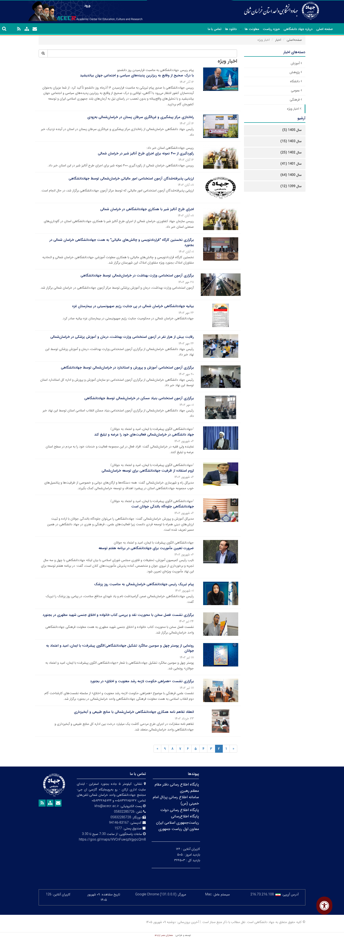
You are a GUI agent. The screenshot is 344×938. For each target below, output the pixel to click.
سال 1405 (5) (292, 130)
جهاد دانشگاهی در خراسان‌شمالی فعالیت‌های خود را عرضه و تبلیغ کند (144, 434)
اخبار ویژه (293, 108)
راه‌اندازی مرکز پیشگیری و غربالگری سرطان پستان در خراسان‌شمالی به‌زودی (140, 117)
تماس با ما (214, 29)
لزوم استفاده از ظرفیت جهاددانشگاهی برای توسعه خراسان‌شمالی (148, 470)
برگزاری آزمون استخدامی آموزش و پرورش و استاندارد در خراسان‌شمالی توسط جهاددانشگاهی (127, 367)
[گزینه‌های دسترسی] (324, 906)
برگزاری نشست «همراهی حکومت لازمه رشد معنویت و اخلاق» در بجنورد (142, 681)
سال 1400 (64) (291, 175)
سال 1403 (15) (291, 141)
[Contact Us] (34, 29)
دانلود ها (231, 29)
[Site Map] (26, 29)
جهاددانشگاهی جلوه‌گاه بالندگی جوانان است (162, 506)
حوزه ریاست (271, 29)
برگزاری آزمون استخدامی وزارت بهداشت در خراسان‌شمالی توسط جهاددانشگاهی (137, 275)
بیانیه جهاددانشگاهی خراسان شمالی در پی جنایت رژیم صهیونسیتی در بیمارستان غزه (133, 306)
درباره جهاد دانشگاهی (298, 29)
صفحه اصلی (324, 29)
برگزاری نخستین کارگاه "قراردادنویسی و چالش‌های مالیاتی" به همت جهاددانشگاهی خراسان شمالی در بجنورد (121, 242)
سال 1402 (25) (291, 152)
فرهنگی (295, 99)
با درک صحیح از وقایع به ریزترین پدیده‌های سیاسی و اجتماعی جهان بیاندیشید (137, 75)
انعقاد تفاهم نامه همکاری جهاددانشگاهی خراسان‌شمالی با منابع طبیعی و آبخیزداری (134, 712)
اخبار (278, 39)
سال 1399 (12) (291, 186)
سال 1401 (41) (291, 163)
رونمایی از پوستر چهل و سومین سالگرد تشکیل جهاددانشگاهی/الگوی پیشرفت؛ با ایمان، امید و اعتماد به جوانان (120, 648)
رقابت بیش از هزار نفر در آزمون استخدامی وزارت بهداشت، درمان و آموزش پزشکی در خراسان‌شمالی (122, 337)
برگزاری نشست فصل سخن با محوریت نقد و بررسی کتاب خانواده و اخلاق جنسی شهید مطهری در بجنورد (118, 615)
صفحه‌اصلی (294, 39)
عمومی (295, 90)
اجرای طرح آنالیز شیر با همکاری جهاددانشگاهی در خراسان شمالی (147, 209)
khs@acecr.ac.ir (107, 806)
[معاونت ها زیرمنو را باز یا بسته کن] (241, 29)
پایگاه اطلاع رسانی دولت (179, 810)
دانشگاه (295, 81)
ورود (87, 5)
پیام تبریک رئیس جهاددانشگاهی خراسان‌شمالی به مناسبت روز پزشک (144, 584)
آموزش (295, 63)
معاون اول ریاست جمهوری (178, 829)
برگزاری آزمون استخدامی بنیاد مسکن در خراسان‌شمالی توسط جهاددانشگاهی (139, 398)
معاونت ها (252, 29)
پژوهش (294, 72)
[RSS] (18, 29)
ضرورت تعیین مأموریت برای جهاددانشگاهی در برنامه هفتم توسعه (146, 548)
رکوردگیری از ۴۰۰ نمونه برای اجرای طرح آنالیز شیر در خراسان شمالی (146, 153)
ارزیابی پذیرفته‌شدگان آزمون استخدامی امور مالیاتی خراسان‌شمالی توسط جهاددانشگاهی (131, 178)
